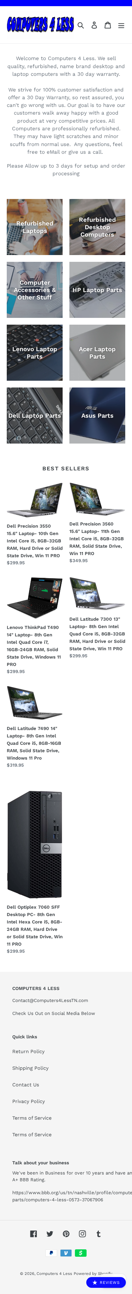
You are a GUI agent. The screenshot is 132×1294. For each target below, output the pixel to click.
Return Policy (28, 1051)
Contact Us (25, 1085)
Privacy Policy (28, 1101)
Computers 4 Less (54, 1273)
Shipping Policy (30, 1068)
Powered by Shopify (93, 1273)
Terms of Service (32, 1118)
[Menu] (121, 25)
